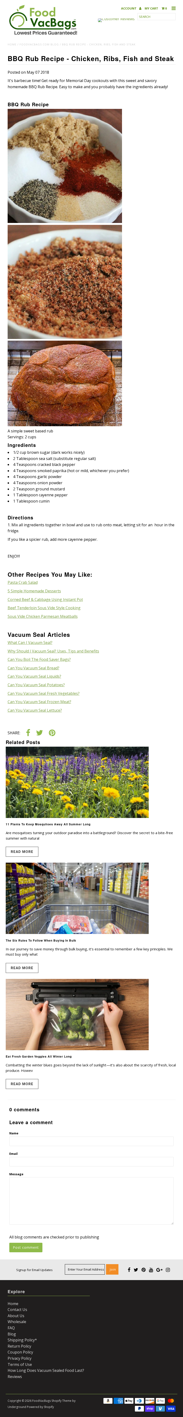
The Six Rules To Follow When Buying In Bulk (41, 940)
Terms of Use (20, 1364)
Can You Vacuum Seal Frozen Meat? (39, 701)
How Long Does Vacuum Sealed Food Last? (46, 1370)
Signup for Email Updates (34, 1270)
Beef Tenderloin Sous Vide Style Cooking (44, 607)
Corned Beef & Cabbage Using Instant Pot (45, 599)
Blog (12, 1334)
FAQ (11, 1327)
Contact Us (17, 1309)
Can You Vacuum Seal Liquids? (34, 676)
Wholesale (17, 1321)
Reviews (15, 1376)
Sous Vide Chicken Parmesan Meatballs (43, 616)
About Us (16, 1315)
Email (13, 1153)
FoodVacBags (41, 1401)
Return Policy (19, 1346)
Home (12, 44)
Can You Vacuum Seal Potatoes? (36, 684)
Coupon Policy (20, 1352)
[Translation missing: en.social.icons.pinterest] (52, 733)
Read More (22, 852)
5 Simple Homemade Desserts (34, 591)
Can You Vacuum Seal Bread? (33, 668)
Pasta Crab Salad (23, 582)
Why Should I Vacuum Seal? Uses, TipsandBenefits (53, 651)
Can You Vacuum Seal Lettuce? (35, 710)
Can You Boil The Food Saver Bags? (39, 659)
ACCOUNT (129, 8)
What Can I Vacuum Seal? (30, 642)
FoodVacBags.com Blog (39, 44)
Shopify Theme (61, 1401)
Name (13, 1133)
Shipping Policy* (22, 1340)
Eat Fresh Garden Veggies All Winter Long (39, 1056)
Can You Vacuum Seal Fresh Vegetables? (44, 693)
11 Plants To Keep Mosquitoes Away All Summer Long (48, 824)
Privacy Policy (19, 1358)
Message (16, 1174)
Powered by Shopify (40, 1407)
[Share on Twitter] (39, 733)
